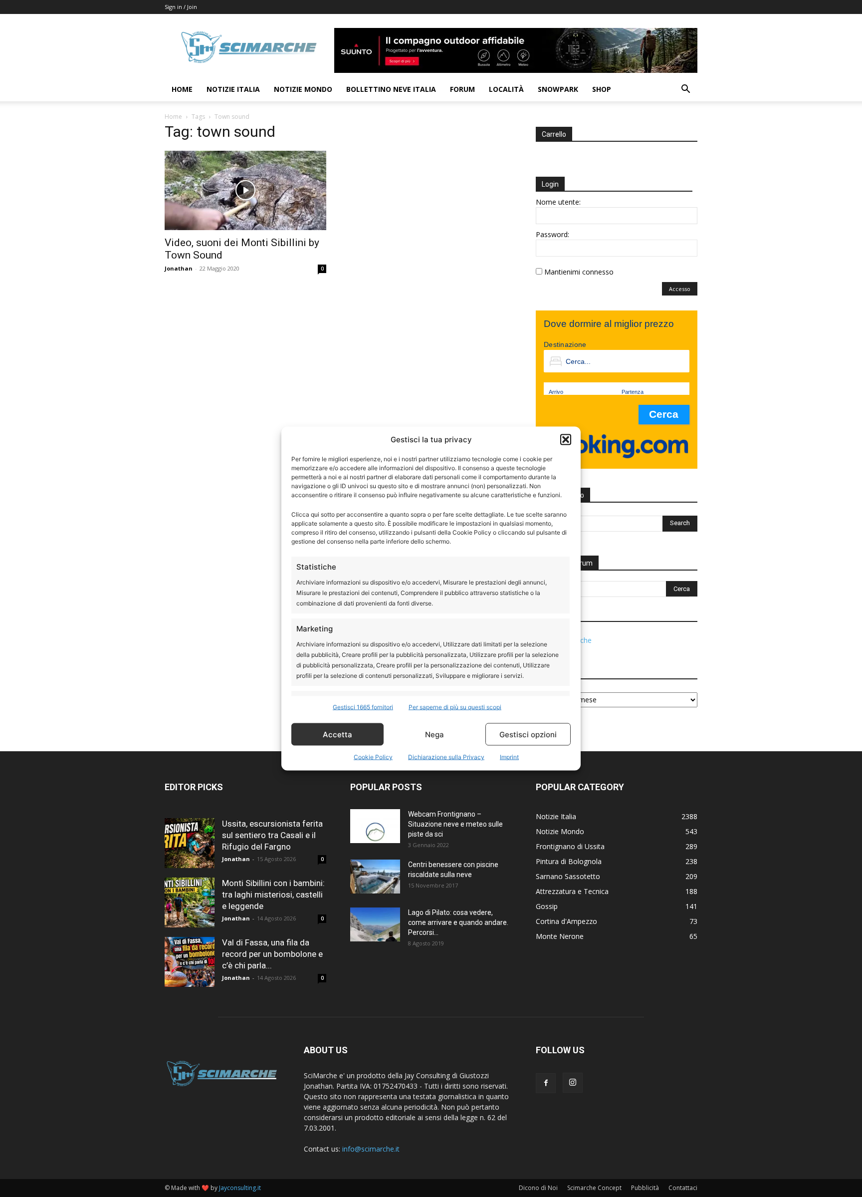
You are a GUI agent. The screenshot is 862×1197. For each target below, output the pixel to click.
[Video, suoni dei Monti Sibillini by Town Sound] (245, 190)
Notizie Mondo (303, 89)
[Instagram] (573, 1083)
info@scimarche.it (371, 1149)
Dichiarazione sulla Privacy (446, 757)
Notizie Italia (233, 89)
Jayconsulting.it (240, 1188)
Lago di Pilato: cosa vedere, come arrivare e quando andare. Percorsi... (458, 922)
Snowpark (558, 89)
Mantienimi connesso (579, 272)
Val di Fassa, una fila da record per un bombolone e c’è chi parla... (272, 953)
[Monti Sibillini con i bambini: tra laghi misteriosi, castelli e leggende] (190, 902)
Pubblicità (645, 1188)
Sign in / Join (181, 6)
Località (506, 89)
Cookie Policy (373, 757)
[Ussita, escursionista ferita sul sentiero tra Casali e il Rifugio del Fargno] (190, 843)
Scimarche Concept (594, 1188)
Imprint (509, 757)
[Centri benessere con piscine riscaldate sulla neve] (375, 877)
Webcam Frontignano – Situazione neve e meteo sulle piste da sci (455, 824)
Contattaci (682, 1188)
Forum (462, 89)
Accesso (679, 289)
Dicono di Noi (538, 1188)
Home (182, 89)
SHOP (601, 89)
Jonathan (179, 268)
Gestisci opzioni (528, 734)
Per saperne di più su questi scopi (455, 707)
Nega (434, 734)
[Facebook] (546, 1083)
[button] (566, 439)
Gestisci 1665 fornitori (363, 707)
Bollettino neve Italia (391, 89)
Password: (552, 234)
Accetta (337, 734)
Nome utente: (558, 202)
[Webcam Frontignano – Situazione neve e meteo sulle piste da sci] (375, 826)
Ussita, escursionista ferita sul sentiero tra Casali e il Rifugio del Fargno (272, 835)
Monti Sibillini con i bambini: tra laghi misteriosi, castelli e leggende (273, 894)
